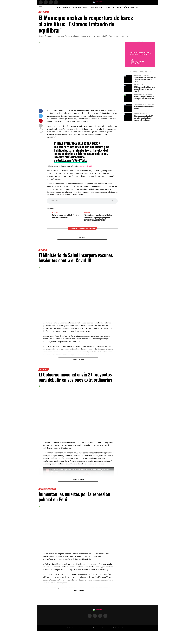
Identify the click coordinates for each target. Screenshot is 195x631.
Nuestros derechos (97, 7)
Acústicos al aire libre (131, 7)
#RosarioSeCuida (75, 157)
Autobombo (117, 7)
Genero (108, 7)
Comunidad (66, 7)
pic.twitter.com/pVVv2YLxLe (70, 160)
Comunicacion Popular (80, 7)
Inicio (59, 7)
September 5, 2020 (85, 166)
